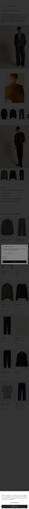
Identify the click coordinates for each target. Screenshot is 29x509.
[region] (14, 500)
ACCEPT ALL (14, 506)
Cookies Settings (14, 502)
